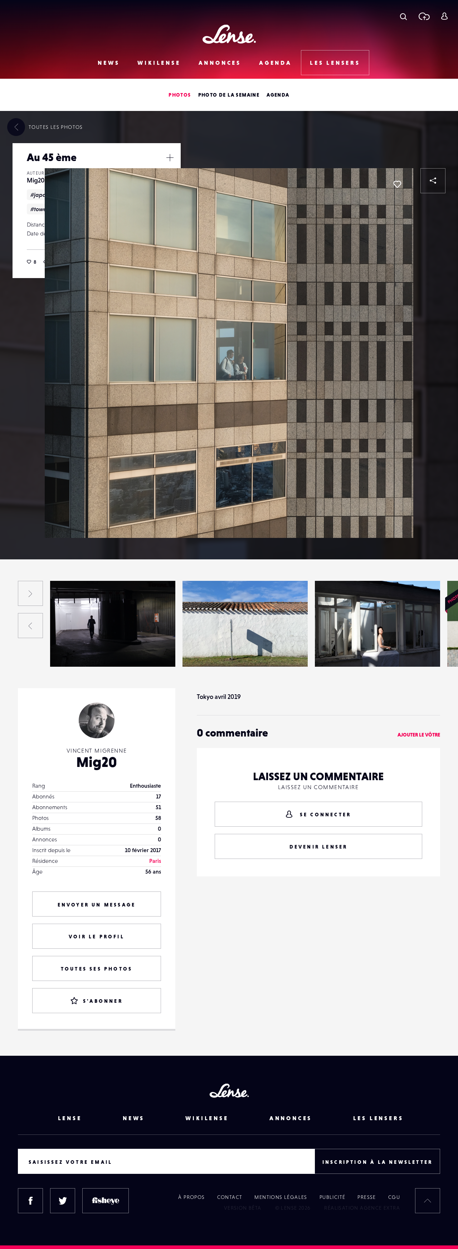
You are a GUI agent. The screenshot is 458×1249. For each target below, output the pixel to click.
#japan (39, 194)
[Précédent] (30, 625)
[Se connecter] (444, 16)
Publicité (333, 1197)
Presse (366, 1197)
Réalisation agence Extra (362, 1208)
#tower (39, 209)
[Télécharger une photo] (424, 16)
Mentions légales (280, 1197)
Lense (70, 1118)
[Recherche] (403, 16)
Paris (155, 860)
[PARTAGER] (432, 180)
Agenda (275, 62)
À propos (191, 1197)
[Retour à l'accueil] (229, 34)
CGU (394, 1197)
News (109, 62)
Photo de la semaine (229, 95)
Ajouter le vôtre (419, 735)
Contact (230, 1197)
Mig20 (36, 180)
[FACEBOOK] (30, 1200)
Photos (180, 95)
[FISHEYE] (105, 1200)
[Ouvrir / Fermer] (170, 157)
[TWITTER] (62, 1200)
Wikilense (158, 62)
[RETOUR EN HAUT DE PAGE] (427, 1200)
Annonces (220, 62)
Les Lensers (335, 62)
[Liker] (397, 184)
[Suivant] (30, 593)
